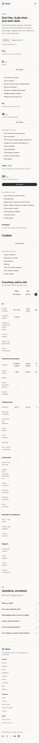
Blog (3, 686)
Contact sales (19, 243)
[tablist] (13, 40)
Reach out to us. (17, 595)
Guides (4, 679)
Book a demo (6, 704)
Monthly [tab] (6, 40)
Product (4, 663)
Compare (4, 676)
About (3, 698)
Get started (19, 69)
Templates (5, 683)
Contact (4, 711)
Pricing (4, 669)
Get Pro (28, 294)
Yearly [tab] (17, 40)
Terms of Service (7, 723)
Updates (4, 689)
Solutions (4, 666)
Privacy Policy (6, 719)
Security (4, 701)
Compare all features (8, 44)
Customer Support (7, 707)
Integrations (5, 673)
